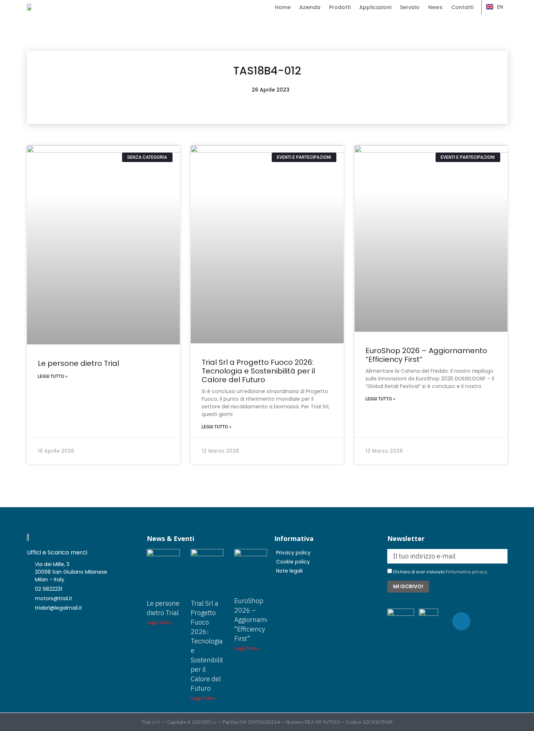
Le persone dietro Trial (78, 363)
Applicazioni (375, 7)
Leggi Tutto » (53, 376)
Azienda (309, 7)
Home (283, 7)
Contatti (462, 7)
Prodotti (340, 7)
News (435, 7)
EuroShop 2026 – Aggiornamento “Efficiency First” (426, 355)
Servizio (410, 7)
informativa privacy (467, 571)
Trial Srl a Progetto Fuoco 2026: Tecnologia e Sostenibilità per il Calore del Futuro (258, 371)
